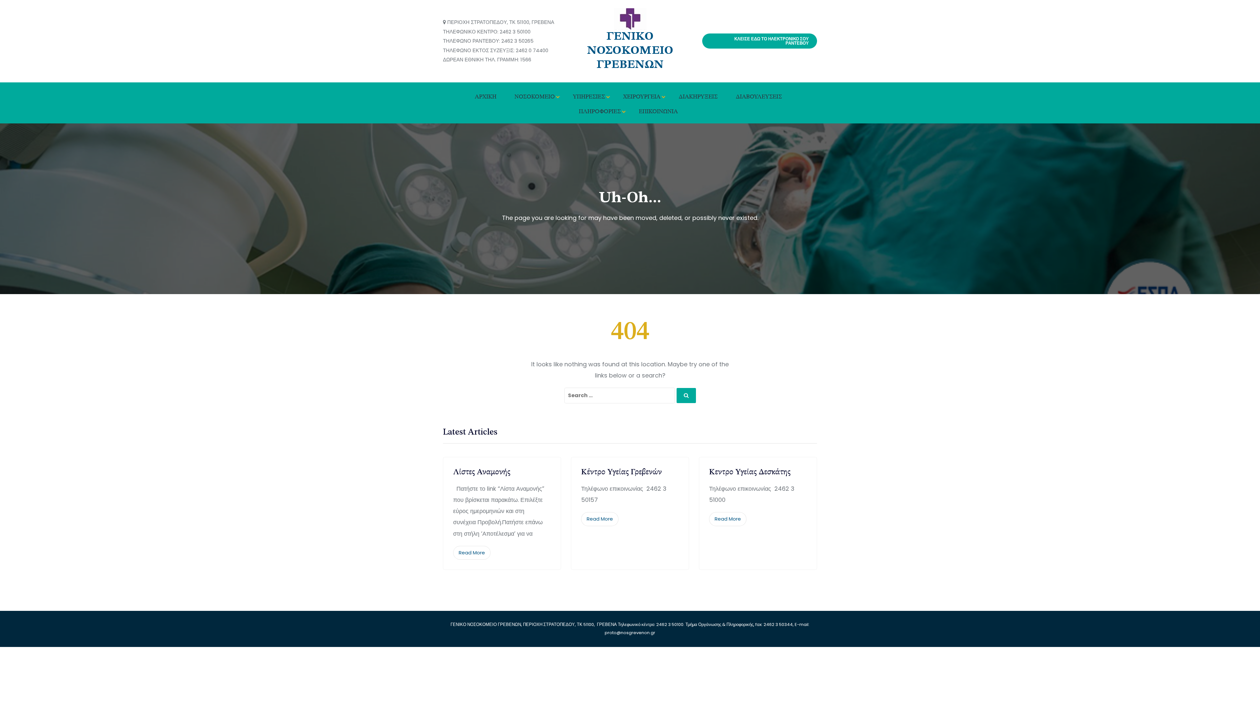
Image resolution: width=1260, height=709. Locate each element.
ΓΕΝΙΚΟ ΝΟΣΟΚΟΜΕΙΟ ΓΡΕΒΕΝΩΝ (630, 51)
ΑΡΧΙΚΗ (485, 97)
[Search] (686, 395)
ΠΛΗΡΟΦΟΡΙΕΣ (600, 112)
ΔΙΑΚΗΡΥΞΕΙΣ (698, 97)
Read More (472, 552)
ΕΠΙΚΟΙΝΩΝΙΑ (658, 112)
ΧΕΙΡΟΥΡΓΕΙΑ (642, 97)
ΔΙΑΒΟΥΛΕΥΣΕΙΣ (759, 97)
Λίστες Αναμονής (481, 472)
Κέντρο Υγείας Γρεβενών (621, 472)
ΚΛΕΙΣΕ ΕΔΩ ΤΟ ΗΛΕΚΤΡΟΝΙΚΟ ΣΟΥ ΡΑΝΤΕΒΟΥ (771, 41)
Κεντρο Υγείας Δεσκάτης (749, 472)
